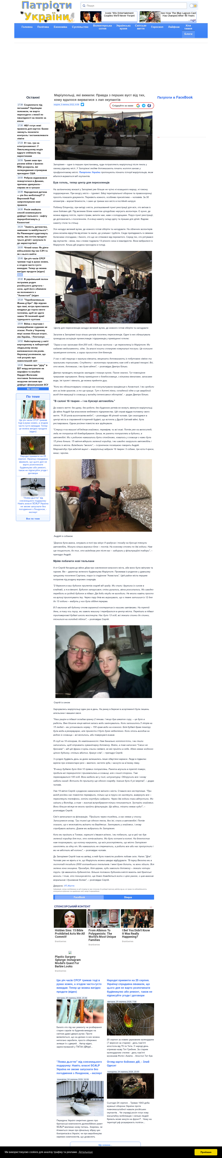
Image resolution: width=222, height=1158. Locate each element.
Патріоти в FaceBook (175, 97)
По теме (33, 396)
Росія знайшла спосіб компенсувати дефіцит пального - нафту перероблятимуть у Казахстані (32, 216)
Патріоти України (89, 172)
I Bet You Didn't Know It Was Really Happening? (136, 934)
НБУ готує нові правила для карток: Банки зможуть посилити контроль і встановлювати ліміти (32, 132)
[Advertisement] (111, 67)
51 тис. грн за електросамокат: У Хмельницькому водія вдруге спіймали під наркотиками (30, 149)
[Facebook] (149, 105)
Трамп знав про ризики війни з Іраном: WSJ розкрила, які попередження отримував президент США (32, 167)
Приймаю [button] (206, 1152)
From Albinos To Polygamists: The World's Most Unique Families (102, 935)
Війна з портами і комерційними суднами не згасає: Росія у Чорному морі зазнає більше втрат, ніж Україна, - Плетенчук (32, 330)
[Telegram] (143, 105)
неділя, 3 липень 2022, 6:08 (66, 104)
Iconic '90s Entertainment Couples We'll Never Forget (119, 14)
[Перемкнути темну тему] (193, 6)
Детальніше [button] (86, 1152)
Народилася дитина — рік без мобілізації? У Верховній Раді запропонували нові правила (32, 198)
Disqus (128, 897)
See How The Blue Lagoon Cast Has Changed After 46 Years (178, 14)
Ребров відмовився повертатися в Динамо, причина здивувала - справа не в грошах (32, 182)
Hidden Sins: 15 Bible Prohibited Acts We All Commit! (70, 934)
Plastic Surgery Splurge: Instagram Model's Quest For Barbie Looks (68, 961)
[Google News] (138, 105)
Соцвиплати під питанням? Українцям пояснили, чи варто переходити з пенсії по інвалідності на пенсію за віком (31, 113)
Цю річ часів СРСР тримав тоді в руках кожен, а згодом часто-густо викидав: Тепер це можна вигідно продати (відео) (32, 265)
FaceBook (79, 897)
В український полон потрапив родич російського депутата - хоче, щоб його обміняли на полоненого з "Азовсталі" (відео (32, 287)
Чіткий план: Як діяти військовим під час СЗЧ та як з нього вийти (32, 250)
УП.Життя (69, 885)
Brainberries (60, 941)
